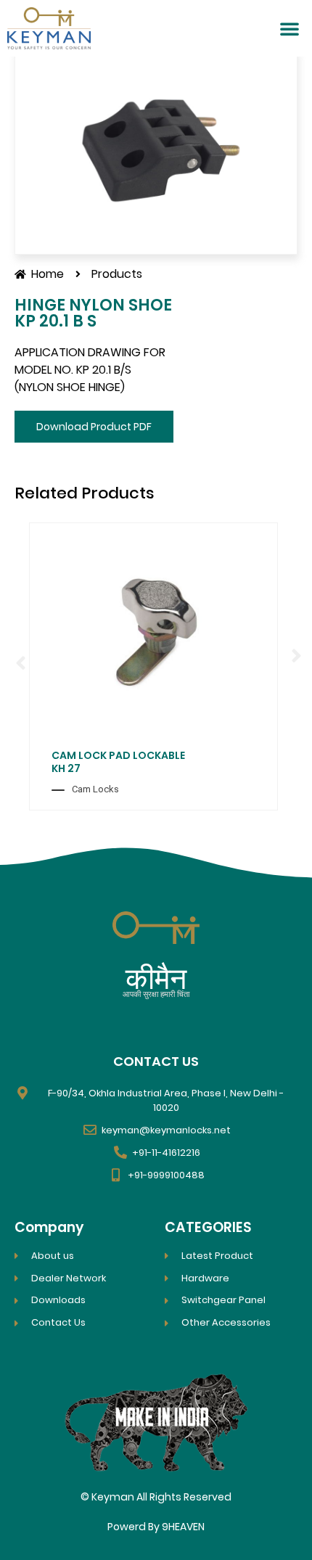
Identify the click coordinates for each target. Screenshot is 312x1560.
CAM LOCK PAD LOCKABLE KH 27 (118, 762)
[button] (289, 28)
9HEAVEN (183, 1526)
